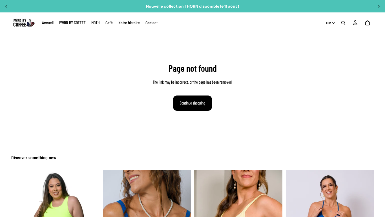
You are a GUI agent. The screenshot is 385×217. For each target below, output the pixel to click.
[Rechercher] (343, 23)
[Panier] (367, 23)
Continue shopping (192, 103)
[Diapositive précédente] (6, 6)
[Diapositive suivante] (379, 6)
